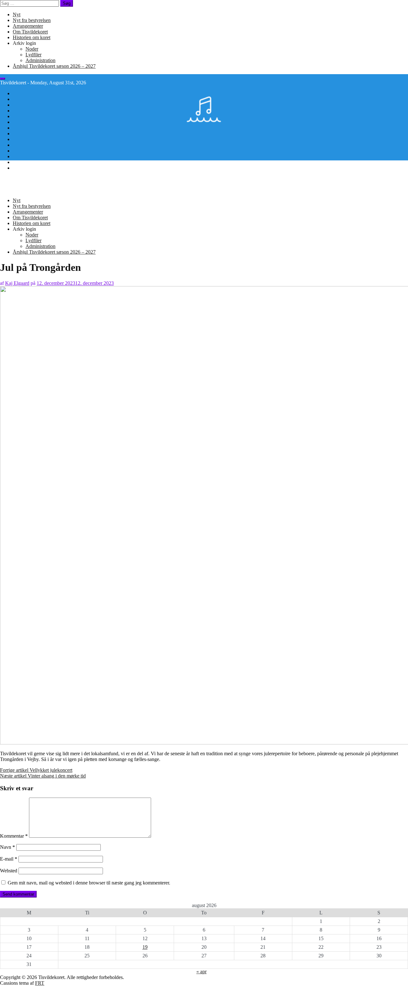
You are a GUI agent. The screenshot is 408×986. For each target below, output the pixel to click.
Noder (32, 49)
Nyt (16, 14)
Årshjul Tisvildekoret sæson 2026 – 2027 (54, 66)
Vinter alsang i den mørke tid (43, 775)
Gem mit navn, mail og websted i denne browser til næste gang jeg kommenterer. (89, 882)
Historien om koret (31, 37)
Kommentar (14, 836)
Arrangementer (28, 26)
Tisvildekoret (13, 178)
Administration (40, 60)
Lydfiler (33, 54)
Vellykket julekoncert (36, 770)
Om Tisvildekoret (30, 31)
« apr (201, 971)
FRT (39, 983)
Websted (8, 870)
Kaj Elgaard (17, 283)
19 (145, 947)
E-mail (8, 859)
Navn (7, 847)
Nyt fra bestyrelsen (32, 20)
